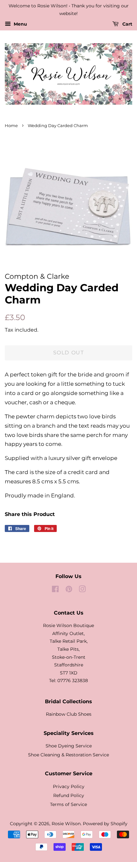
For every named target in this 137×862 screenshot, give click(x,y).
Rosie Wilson (66, 823)
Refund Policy (68, 795)
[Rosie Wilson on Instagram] (82, 590)
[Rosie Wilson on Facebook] (55, 590)
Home (11, 125)
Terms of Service (68, 804)
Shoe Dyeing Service (69, 746)
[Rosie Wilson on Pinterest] (68, 590)
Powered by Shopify (105, 823)
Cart (126, 24)
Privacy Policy (68, 786)
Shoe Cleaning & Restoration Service (68, 755)
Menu (19, 24)
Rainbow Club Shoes (68, 714)
